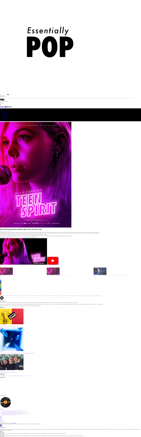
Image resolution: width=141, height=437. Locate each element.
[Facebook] (0, 280)
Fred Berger (42, 295)
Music (2, 295)
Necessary (2, 431)
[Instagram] (0, 292)
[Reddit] (0, 284)
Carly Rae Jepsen (31, 295)
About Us (2, 110)
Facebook (17, 237)
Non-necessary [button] (2, 434)
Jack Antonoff (48, 295)
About (1, 420)
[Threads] (0, 289)
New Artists (4, 118)
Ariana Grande (26, 295)
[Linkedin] (0, 283)
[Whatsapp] (0, 285)
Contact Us (2, 108)
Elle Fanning (35, 295)
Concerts (4, 119)
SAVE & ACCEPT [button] (2, 436)
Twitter (23, 237)
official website (14, 237)
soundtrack (80, 295)
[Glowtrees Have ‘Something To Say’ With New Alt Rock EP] (12, 369)
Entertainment (3, 120)
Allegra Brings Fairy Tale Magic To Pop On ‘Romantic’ (8, 414)
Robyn (76, 295)
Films (0, 295)
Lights (54, 295)
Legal (2, 109)
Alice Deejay (17, 295)
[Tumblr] (0, 281)
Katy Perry (51, 295)
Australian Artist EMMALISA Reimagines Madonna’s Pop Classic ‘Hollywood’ (11, 413)
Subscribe (2, 99)
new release (64, 295)
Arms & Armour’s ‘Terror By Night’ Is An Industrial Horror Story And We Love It (12, 410)
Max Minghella (61, 295)
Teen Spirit (83, 295)
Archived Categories (5, 112)
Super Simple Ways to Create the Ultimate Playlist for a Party (9, 326)
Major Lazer (56, 295)
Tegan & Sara (87, 295)
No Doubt (67, 295)
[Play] (53, 261)
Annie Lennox (21, 295)
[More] (1, 294)
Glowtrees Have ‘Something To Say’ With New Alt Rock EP (8, 372)
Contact (1, 416)
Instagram (20, 237)
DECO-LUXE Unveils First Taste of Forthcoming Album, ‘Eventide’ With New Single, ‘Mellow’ (13, 412)
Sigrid (77, 295)
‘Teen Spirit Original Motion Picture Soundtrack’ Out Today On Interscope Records (9, 275)
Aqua (23, 295)
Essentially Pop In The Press (5, 115)
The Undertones (91, 295)
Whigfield (96, 295)
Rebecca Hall (73, 295)
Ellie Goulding (39, 295)
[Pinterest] (0, 293)
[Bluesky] (0, 288)
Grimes (45, 295)
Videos (8, 295)
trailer (94, 295)
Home (2, 111)
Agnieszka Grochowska (12, 295)
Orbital (70, 295)
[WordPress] (0, 290)
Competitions (5, 116)
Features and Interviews (4, 114)
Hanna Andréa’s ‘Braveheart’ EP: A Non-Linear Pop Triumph (9, 411)
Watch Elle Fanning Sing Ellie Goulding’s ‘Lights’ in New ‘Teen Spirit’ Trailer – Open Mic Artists (17, 375)
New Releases (5, 117)
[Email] (0, 287)
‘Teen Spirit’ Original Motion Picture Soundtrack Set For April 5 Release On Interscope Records (58, 275)
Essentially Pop (3, 231)
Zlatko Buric (99, 295)
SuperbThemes (14, 423)
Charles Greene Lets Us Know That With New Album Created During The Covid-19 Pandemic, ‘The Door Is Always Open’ (17, 353)
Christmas (5, 113)
